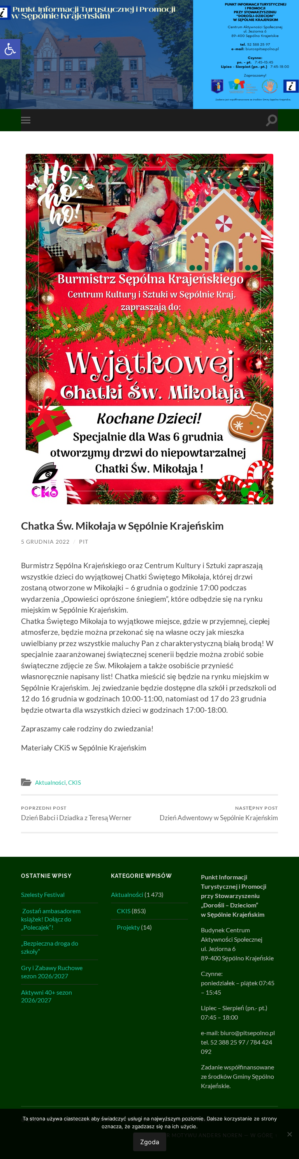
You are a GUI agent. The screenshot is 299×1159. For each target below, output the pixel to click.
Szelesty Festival (43, 894)
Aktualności (50, 782)
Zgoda (149, 1142)
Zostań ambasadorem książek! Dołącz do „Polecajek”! (51, 919)
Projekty (128, 927)
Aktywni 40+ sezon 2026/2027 (46, 996)
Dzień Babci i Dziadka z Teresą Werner (76, 813)
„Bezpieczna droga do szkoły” (49, 947)
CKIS (74, 782)
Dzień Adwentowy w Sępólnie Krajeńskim (219, 813)
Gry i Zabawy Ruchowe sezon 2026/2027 (52, 971)
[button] (10, 49)
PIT (83, 541)
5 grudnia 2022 (45, 541)
